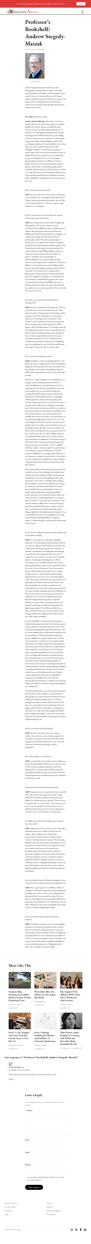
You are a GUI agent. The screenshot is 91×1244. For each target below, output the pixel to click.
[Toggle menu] (81, 11)
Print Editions (51, 1214)
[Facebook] (80, 1229)
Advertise (49, 1207)
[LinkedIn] (85, 1229)
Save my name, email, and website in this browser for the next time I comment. (45, 1178)
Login (7, 1214)
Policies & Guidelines (53, 1211)
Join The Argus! (10, 1207)
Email (27, 1152)
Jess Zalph (42, 49)
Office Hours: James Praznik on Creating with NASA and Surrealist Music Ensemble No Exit (69, 1038)
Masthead (8, 1211)
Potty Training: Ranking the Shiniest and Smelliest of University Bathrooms (44, 1037)
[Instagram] (71, 1229)
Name (27, 1140)
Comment (29, 1110)
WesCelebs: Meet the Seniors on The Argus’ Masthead (45, 994)
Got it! (81, 4)
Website (28, 1165)
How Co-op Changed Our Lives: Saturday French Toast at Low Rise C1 (19, 1037)
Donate (49, 1203)
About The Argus (11, 1203)
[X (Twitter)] (76, 1229)
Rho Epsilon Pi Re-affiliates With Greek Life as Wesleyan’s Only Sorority (70, 996)
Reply (11, 1079)
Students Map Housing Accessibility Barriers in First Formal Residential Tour (20, 996)
